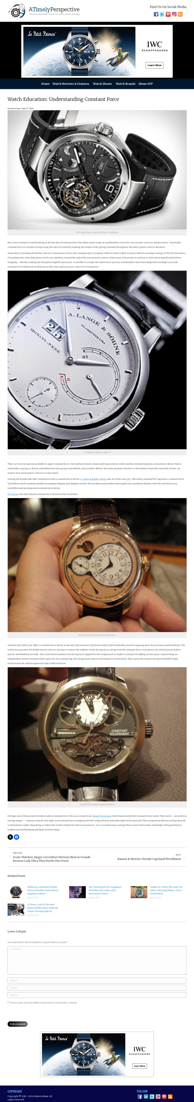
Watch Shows (102, 83)
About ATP (146, 83)
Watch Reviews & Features (71, 83)
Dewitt (103, 479)
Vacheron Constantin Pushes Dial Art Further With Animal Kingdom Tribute (42, 890)
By (14, 108)
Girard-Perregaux (101, 816)
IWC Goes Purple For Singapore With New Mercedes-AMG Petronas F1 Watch (105, 890)
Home (45, 83)
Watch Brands (125, 83)
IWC (129, 479)
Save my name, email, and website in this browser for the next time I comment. (43, 1003)
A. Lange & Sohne (89, 479)
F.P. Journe (13, 494)
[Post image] (16, 892)
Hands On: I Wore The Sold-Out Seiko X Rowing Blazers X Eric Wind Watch (166, 890)
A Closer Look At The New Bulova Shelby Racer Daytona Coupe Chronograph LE (42, 908)
